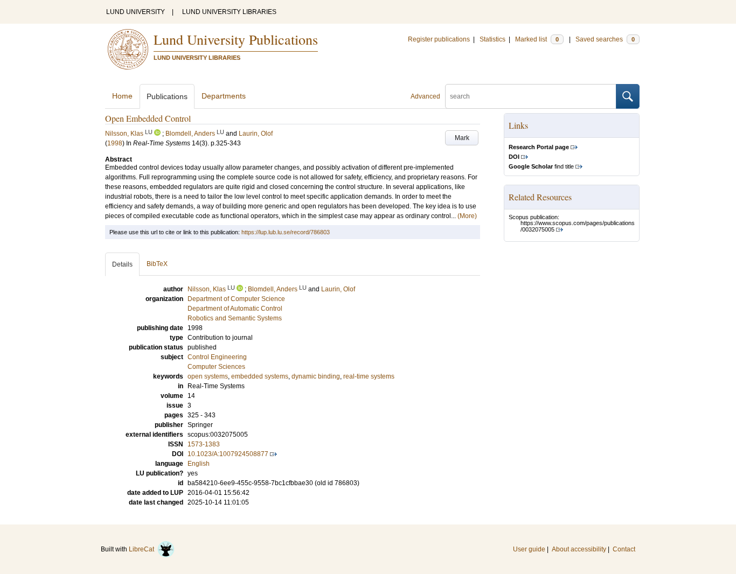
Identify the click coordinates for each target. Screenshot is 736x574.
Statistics (492, 39)
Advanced (425, 96)
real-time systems (368, 376)
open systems (208, 376)
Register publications (439, 39)
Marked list (537, 39)
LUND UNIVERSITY (135, 12)
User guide (529, 549)
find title (541, 166)
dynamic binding (315, 376)
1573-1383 (204, 444)
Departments (224, 96)
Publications (167, 96)
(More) (467, 216)
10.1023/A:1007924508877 (228, 454)
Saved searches (605, 39)
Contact (624, 549)
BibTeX (157, 264)
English (199, 463)
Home (122, 96)
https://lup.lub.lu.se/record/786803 (285, 232)
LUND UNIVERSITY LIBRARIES (229, 12)
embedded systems (259, 376)
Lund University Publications (236, 39)
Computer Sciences (216, 366)
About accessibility (579, 549)
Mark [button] (462, 138)
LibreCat (143, 549)
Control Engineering (217, 357)
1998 (114, 143)
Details (122, 264)
